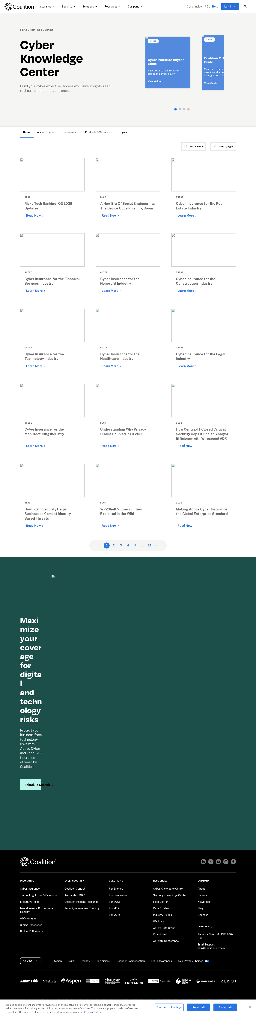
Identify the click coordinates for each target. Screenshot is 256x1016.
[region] (128, 1007)
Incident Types (45, 132)
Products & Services (97, 132)
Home (27, 132)
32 (149, 545)
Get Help (212, 6)
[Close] (250, 1007)
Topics (123, 132)
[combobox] (32, 961)
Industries (70, 132)
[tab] (175, 109)
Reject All (198, 1007)
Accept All (225, 1007)
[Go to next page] (156, 546)
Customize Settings (169, 1007)
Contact (204, 926)
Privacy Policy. (93, 1012)
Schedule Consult (33, 785)
